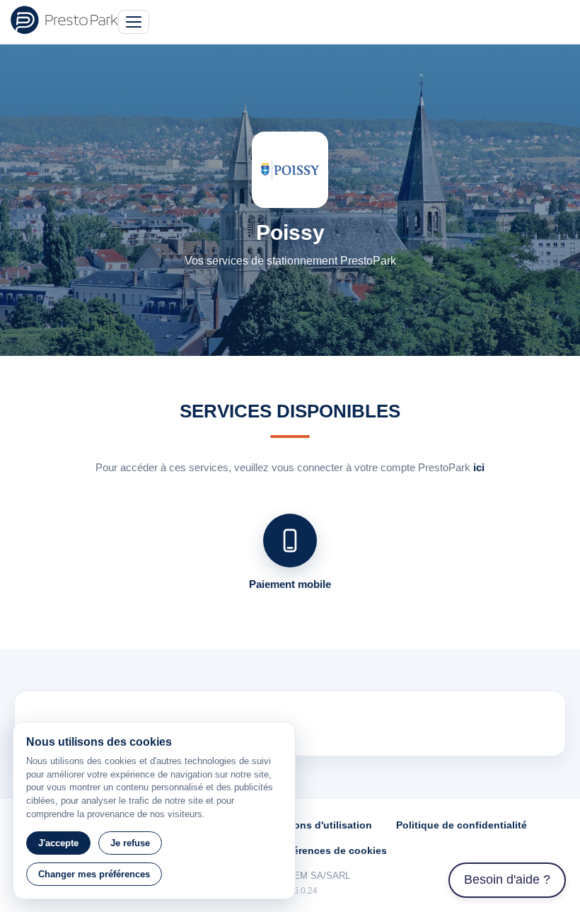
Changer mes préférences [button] (94, 874)
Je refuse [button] (130, 843)
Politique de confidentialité (461, 825)
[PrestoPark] (64, 20)
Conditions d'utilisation (315, 825)
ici (479, 467)
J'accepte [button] (58, 843)
